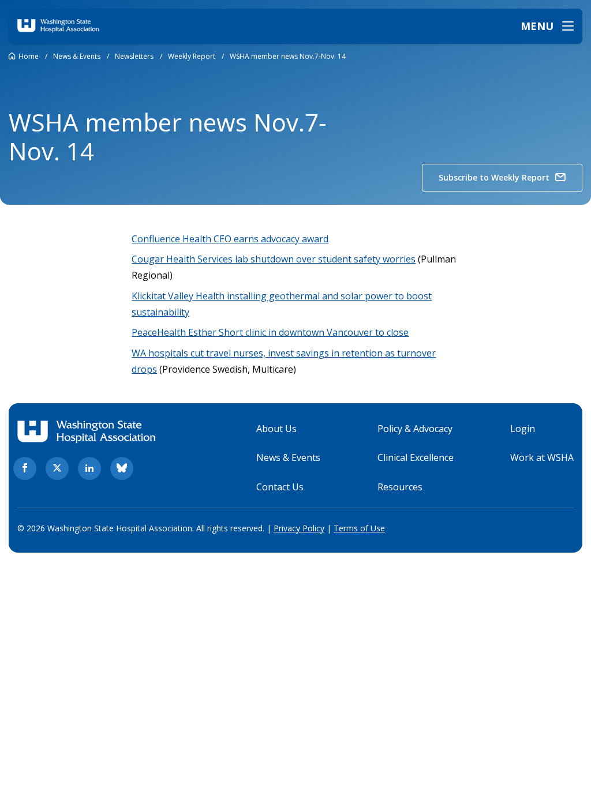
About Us (276, 428)
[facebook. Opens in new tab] (24, 468)
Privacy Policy (299, 528)
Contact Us (280, 487)
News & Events (288, 457)
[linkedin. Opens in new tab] (89, 468)
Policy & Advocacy (414, 428)
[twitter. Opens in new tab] (57, 468)
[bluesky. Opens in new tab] (121, 468)
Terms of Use (359, 528)
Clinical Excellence (415, 457)
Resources (399, 487)
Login (522, 428)
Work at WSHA (542, 457)
